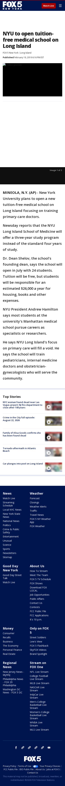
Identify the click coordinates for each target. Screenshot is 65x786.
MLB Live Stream (39, 683)
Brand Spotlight (38, 654)
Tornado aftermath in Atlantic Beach (19, 450)
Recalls (7, 637)
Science (7, 544)
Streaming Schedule (8, 504)
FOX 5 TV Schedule (40, 579)
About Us (37, 566)
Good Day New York (10, 568)
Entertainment (11, 536)
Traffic (33, 510)
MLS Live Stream (39, 729)
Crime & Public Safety (11, 531)
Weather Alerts (38, 506)
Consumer (8, 633)
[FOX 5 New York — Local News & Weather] (13, 5)
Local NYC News (12, 509)
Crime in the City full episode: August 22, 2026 (19, 419)
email (49, 747)
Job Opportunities (39, 594)
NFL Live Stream (39, 671)
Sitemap (7, 557)
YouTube (36, 747)
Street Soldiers (38, 637)
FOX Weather (37, 526)
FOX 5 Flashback (39, 645)
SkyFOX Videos (38, 649)
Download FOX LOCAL (38, 589)
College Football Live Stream (39, 677)
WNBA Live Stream (36, 724)
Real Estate (9, 654)
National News (11, 521)
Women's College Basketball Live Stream (39, 715)
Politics (7, 525)
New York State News (11, 515)
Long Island (25, 52)
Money (8, 628)
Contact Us (36, 603)
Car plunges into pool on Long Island (23, 463)
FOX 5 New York (10, 52)
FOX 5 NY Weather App (40, 520)
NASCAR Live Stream (37, 689)
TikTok (29, 747)
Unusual (7, 540)
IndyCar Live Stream (37, 696)
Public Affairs (37, 598)
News (7, 493)
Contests (35, 607)
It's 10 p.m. (36, 619)
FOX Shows (36, 583)
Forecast (35, 498)
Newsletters (9, 553)
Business (8, 641)
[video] (53, 406)
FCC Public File (38, 611)
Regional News (9, 665)
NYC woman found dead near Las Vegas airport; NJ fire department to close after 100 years (22, 405)
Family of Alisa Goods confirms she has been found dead (22, 434)
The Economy (10, 645)
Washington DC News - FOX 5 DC (12, 691)
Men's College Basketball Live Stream (38, 705)
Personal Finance (12, 649)
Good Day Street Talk (12, 576)
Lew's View (36, 641)
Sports (6, 549)
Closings (34, 502)
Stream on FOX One (38, 665)
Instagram (22, 747)
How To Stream (39, 571)
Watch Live (48, 6)
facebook (16, 747)
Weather (36, 493)
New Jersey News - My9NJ (13, 673)
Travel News (37, 514)
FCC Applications (39, 615)
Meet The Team (39, 575)
